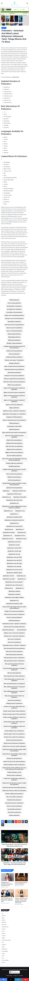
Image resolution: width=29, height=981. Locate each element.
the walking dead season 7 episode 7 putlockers (15, 692)
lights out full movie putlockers (14, 452)
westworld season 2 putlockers (14, 803)
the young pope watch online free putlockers (14, 696)
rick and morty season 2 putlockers (14, 614)
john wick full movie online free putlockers (14, 432)
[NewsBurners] (14, 3)
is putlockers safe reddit (14, 426)
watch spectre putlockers (15, 775)
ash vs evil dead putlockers (14, 331)
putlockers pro (22, 576)
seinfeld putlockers (14, 620)
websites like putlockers (14, 800)
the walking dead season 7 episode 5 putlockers (15, 687)
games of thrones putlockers (15, 404)
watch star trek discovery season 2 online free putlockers (14, 783)
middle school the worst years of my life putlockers (15, 470)
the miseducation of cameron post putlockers (14, 679)
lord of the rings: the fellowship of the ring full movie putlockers (14, 459)
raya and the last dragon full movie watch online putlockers (14, 607)
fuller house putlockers (14, 385)
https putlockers (14, 423)
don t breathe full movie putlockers (14, 366)
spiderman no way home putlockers (15, 636)
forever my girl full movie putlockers (15, 378)
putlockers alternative (20, 497)
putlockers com (20, 511)
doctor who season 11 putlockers (15, 360)
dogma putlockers (15, 363)
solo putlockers (22, 630)
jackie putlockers (14, 429)
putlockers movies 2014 (14, 548)
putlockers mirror (20, 535)
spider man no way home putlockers (15, 633)
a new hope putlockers (14, 303)
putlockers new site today (15, 563)
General (3, 935)
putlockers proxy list (9, 579)
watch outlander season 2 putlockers (14, 764)
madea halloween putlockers (15, 463)
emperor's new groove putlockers (14, 375)
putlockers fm (15, 523)
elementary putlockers (14, 372)
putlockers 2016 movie (19, 491)
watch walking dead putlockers (14, 793)
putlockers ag (7, 497)
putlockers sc (22, 579)
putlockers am (15, 503)
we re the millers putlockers (14, 796)
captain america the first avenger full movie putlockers (15, 347)
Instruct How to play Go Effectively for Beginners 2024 (7, 900)
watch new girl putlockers (15, 758)
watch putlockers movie (14, 772)
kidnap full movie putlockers (14, 443)
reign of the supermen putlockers (14, 611)
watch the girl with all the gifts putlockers (14, 787)
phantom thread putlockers (14, 487)
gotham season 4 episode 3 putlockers (14, 411)
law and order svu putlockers (15, 446)
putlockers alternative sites (14, 500)
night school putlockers (14, 477)
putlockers (7, 491)
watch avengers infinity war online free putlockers (14, 717)
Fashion (3, 929)
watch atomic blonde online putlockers (14, 711)
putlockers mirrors (8, 538)
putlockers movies (15, 545)
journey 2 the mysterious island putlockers (14, 436)
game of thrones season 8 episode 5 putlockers (15, 400)
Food (3, 931)
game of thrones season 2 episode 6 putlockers (15, 388)
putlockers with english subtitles (15, 597)
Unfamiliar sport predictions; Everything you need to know (6, 884)
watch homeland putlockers (14, 740)
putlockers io (20, 529)
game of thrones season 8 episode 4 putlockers (15, 396)
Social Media (5, 951)
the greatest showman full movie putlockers (15, 664)
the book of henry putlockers (15, 651)
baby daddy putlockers (14, 334)
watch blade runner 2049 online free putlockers (15, 722)
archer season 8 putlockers (14, 327)
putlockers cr (14, 514)
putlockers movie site (15, 541)
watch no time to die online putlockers (14, 761)
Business (4, 922)
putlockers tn (9, 588)
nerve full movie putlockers (14, 474)
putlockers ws (15, 600)
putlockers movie (21, 538)
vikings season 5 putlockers (14, 703)
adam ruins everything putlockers (14, 315)
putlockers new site (14, 554)
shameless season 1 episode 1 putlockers (14, 623)
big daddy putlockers (14, 337)
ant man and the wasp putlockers (15, 324)
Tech (3, 955)
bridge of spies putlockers (14, 343)
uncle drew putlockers (15, 700)
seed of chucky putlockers (14, 617)
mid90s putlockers (15, 466)
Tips (3, 958)
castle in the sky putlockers (14, 351)
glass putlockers (14, 407)
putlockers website (14, 591)
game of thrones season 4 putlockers (14, 392)
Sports (3, 953)
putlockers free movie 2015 (14, 526)
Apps (3, 917)
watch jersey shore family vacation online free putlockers (14, 750)
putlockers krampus (9, 532)
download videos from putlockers (14, 369)
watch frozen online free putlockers (15, 737)
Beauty (3, 920)
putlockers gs (9, 529)
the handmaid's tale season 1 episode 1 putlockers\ (14, 669)
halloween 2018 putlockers (14, 417)
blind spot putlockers (14, 340)
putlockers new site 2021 (15, 560)
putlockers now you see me (14, 569)
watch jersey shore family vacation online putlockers (14, 754)
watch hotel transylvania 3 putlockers (14, 743)
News (3, 946)
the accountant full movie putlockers (15, 648)
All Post (4, 27)
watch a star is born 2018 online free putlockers (15, 707)
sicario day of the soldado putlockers (15, 626)
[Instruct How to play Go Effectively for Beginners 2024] (7, 893)
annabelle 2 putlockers (14, 321)
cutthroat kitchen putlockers (15, 357)
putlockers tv (20, 588)
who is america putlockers (14, 806)
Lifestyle (4, 944)
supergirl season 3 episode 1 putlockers (15, 645)
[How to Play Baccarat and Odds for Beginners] (21, 877)
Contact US (15, 975)
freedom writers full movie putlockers (14, 381)
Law (3, 942)
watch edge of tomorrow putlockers (15, 734)
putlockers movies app (14, 551)
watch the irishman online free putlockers (14, 790)
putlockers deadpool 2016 (14, 517)
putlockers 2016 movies (14, 494)
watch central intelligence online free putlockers (14, 727)
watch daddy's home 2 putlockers (14, 731)
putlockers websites (14, 594)
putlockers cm (9, 511)
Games (3, 933)
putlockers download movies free (14, 520)
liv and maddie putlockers (15, 455)
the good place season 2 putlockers (14, 657)
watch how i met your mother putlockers (14, 746)
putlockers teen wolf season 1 (14, 585)
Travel (3, 962)
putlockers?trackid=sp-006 (14, 603)
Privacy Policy (9, 975)
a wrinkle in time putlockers (14, 312)
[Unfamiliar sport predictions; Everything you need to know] (7, 877)
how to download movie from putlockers (15, 420)
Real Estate (4, 949)
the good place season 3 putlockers (15, 660)
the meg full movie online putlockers (15, 676)
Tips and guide (5, 960)
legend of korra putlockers (14, 449)
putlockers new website (14, 566)
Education (4, 924)
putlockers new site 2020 (15, 557)
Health (3, 937)
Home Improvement (6, 940)
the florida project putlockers (15, 654)
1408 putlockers (14, 300)
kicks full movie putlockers (14, 440)
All (2, 913)
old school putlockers (15, 480)
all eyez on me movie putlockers (15, 318)
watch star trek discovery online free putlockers (15, 779)
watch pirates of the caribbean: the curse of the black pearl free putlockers (14, 768)
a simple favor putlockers (15, 309)
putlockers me (8, 535)
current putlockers (15, 354)
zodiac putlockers (15, 815)
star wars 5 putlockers (15, 642)
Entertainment (5, 926)
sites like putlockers (8, 630)
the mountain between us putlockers (15, 683)
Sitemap (21, 975)
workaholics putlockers (14, 809)
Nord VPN (13, 218)
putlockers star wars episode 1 (14, 582)
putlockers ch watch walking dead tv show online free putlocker (14, 507)
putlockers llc (22, 532)
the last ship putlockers (14, 673)
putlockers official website (14, 572)
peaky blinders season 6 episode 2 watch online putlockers (14, 483)
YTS (5, 112)
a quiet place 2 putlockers (15, 306)
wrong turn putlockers (15, 812)
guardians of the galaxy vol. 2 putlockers (15, 414)
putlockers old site (9, 576)
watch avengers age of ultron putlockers (15, 714)
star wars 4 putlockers (14, 639)
